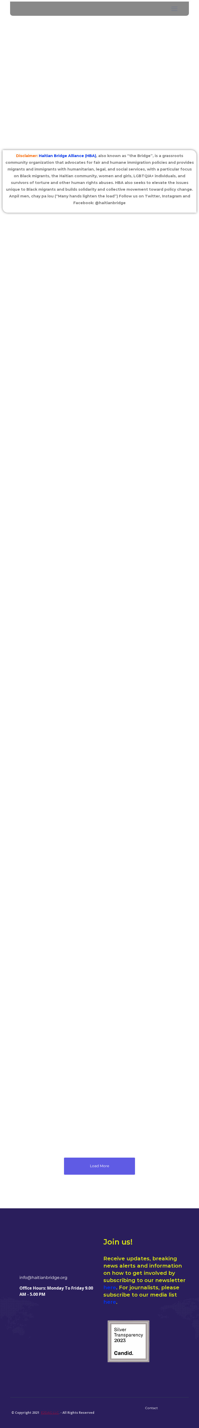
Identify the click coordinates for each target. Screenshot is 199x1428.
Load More (99, 1166)
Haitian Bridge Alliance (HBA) (67, 155)
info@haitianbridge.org (43, 1277)
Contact (151, 1408)
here (109, 1287)
